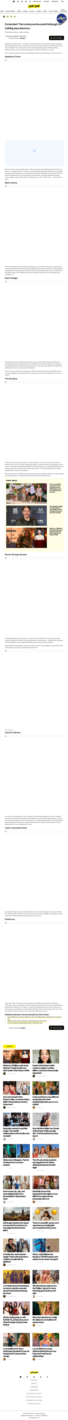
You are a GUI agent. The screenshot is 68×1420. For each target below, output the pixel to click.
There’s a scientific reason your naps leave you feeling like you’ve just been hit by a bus (45, 1225)
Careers (34, 1387)
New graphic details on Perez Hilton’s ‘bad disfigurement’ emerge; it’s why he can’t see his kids (56, 509)
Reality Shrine (53, 11)
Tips (62, 1)
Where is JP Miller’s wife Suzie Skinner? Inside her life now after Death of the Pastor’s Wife (56, 532)
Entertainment (10, 11)
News (2, 11)
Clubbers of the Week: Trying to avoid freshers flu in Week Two (27, 1021)
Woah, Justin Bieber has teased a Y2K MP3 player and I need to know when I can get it (45, 1256)
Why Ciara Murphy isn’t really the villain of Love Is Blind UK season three (44, 1319)
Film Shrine (63, 11)
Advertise (55, 1)
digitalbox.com (35, 1417)
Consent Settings (34, 1400)
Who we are (37, 1)
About (34, 1383)
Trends (19, 11)
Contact (46, 1)
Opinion (38, 11)
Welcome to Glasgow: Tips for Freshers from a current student (16, 1162)
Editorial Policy (34, 1393)
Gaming (25, 11)
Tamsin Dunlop (14, 38)
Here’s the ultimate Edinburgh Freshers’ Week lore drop (25, 1023)
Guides (45, 11)
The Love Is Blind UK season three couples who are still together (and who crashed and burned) (55, 488)
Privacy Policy (34, 1404)
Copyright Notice (34, 1397)
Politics (32, 11)
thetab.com (31, 1413)
